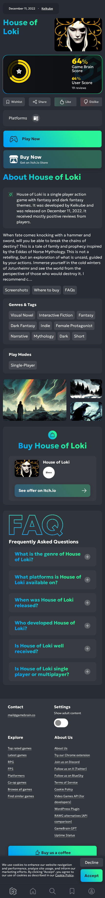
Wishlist (16, 102)
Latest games (17, 755)
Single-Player (23, 365)
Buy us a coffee (56, 852)
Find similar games (21, 796)
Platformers (16, 775)
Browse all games (20, 789)
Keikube (47, 8)
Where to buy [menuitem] (46, 289)
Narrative (19, 336)
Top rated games (20, 748)
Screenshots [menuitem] (16, 289)
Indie (45, 325)
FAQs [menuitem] (70, 289)
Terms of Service (66, 782)
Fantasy (86, 315)
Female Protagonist (74, 325)
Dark (64, 336)
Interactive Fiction (56, 315)
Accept (91, 875)
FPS (10, 769)
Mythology (44, 336)
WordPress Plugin (66, 809)
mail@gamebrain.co (21, 715)
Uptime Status (64, 835)
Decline (91, 862)
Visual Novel (22, 315)
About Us (60, 748)
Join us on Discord (67, 762)
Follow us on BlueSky (68, 775)
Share (42, 102)
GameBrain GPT (65, 828)
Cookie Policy (64, 875)
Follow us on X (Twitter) (70, 769)
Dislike (94, 102)
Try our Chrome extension (72, 755)
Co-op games (17, 782)
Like (68, 102)
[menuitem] (13, 891)
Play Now (31, 138)
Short (79, 336)
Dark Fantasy (23, 325)
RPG (11, 762)
